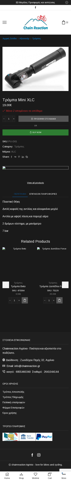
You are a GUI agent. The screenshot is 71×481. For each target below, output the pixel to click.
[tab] (20, 194)
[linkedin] (23, 157)
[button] (25, 300)
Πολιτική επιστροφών (13, 402)
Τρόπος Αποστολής (13, 392)
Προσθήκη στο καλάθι (45, 119)
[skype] (26, 157)
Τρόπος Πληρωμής (12, 397)
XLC (13, 151)
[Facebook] (35, 7)
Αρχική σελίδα (10, 38)
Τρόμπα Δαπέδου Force (53, 286)
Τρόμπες (36, 38)
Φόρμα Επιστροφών (13, 407)
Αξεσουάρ (24, 38)
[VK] (15, 157)
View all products (35, 182)
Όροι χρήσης (9, 413)
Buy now (37, 132)
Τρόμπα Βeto (18, 286)
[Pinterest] (19, 157)
